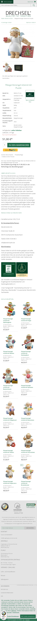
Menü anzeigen (8, 2)
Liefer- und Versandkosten (8, 571)
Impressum (16, 612)
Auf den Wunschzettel (7, 155)
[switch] (3, 618)
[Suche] (34, 5)
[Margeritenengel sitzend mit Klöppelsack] (10, 408)
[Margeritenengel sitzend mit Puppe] (28, 309)
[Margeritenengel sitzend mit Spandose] (28, 376)
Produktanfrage (19, 155)
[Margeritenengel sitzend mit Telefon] (10, 440)
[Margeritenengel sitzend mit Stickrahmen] (28, 440)
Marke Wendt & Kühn (7, 18)
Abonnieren (30, 528)
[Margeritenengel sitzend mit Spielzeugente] (10, 309)
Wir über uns (4, 589)
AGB (2, 596)
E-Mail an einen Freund (8, 156)
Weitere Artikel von (11, 213)
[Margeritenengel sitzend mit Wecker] (10, 341)
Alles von (30, 101)
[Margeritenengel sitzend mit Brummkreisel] (28, 471)
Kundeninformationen (7, 592)
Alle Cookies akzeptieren (28, 616)
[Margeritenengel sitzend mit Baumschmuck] (10, 376)
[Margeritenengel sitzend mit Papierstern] (10, 471)
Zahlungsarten (5, 579)
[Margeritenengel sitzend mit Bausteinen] (28, 408)
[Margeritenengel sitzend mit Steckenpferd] (28, 341)
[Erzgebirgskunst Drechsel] (18, 14)
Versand (27, 619)
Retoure (3, 575)
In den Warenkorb (19, 145)
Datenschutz (8, 612)
